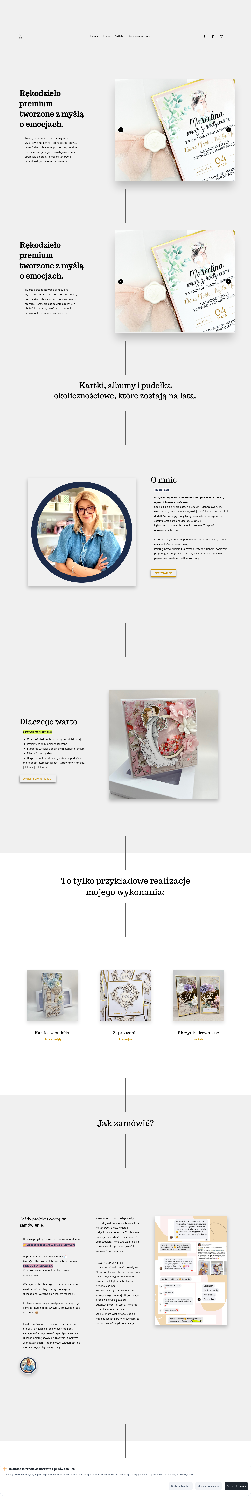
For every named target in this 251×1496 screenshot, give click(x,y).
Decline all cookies (180, 1486)
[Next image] (228, 130)
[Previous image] (121, 130)
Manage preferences (208, 1486)
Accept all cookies (236, 1486)
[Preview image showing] (175, 130)
